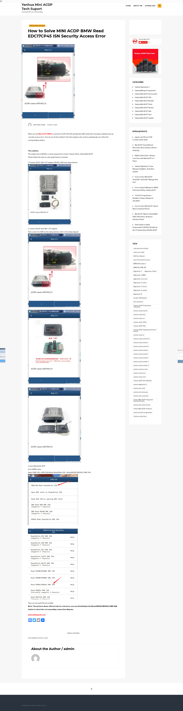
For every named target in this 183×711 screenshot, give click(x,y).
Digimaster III (137, 294)
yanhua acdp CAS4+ (140, 322)
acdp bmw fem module (140, 248)
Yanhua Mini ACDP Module (144, 101)
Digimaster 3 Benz (151, 271)
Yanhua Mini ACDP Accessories (146, 94)
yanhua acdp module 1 (140, 350)
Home (128, 6)
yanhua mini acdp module (141, 405)
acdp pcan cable (138, 252)
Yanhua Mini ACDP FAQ (143, 97)
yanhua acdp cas (139, 318)
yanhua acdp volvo (139, 377)
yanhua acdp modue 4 (140, 342)
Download (150, 6)
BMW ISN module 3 (139, 263)
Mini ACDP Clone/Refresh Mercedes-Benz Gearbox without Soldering (144, 147)
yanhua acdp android (140, 311)
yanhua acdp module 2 (140, 354)
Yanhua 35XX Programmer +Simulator (142, 306)
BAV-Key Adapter (139, 256)
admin (43, 125)
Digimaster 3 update (140, 290)
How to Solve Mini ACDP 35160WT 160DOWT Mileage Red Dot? (145, 179)
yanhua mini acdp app (140, 392)
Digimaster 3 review (139, 283)
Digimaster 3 (137, 271)
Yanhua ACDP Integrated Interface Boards (144, 330)
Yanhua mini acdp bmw (140, 396)
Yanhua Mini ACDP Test (143, 115)
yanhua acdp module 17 (141, 365)
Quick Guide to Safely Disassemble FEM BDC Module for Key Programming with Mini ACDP (145, 227)
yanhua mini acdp (139, 388)
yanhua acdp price (139, 373)
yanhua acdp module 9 (140, 361)
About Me (137, 6)
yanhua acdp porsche (140, 369)
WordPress (34, 705)
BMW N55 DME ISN (139, 267)
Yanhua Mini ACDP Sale (37, 25)
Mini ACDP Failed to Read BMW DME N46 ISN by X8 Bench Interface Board (145, 216)
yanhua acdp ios (138, 335)
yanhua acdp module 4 (140, 358)
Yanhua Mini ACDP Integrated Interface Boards (143, 400)
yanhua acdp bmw (73, 633)
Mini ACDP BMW (45, 134)
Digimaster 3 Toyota (140, 286)
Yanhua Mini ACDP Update (144, 118)
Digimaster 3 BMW (139, 275)
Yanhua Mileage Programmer (145, 91)
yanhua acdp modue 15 (141, 346)
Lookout (43, 705)
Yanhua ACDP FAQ (139, 326)
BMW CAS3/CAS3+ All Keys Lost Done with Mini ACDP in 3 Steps (143, 158)
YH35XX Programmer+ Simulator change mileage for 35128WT (142, 198)
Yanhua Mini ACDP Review (144, 108)
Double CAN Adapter (140, 298)
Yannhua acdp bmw (139, 416)
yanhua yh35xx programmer (142, 412)
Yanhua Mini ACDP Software (142, 409)
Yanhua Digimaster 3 (142, 87)
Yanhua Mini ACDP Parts (143, 104)
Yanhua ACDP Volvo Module (142, 380)
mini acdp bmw (138, 302)
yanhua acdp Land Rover (141, 339)
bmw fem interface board (141, 260)
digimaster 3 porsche (140, 279)
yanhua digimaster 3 (140, 384)
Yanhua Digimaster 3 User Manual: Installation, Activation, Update (143, 169)
